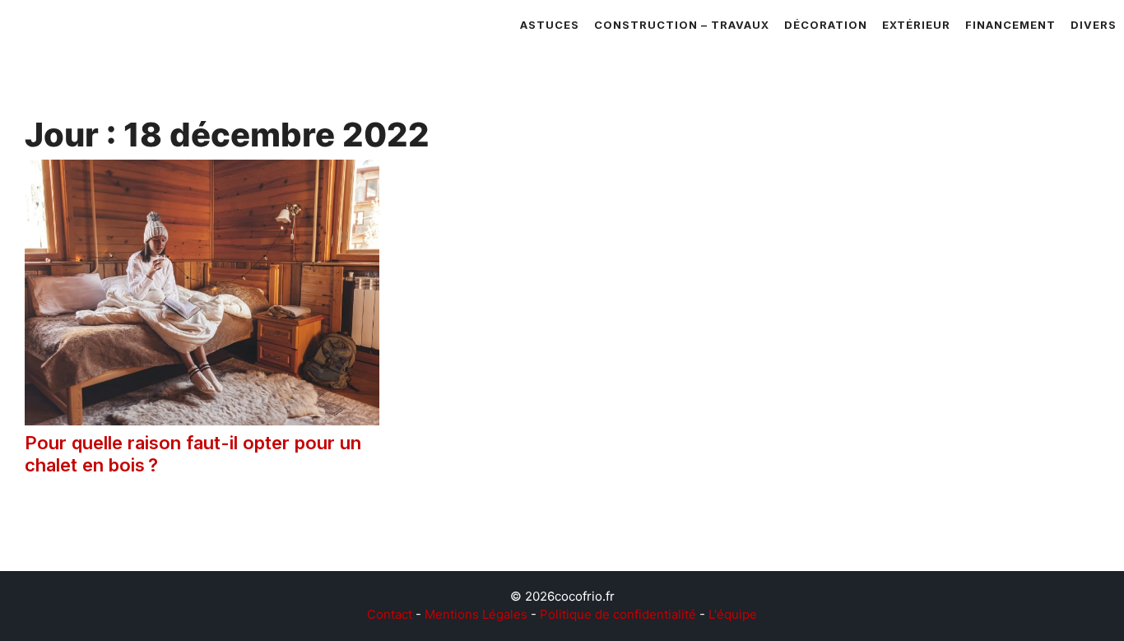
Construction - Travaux (122, 513)
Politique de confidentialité (618, 614)
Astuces (549, 24)
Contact (389, 614)
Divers (1094, 24)
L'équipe (732, 614)
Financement (1010, 24)
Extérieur (916, 24)
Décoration (825, 24)
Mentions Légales (476, 614)
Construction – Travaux (681, 24)
